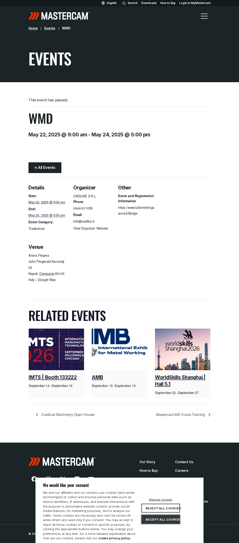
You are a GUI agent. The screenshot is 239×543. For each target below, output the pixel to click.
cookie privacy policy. (114, 538)
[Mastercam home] (59, 16)
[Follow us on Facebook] (34, 479)
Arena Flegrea (38, 255)
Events (49, 28)
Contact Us (184, 462)
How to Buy (168, 3)
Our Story (147, 462)
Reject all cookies (163, 508)
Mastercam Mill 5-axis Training (181, 414)
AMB (97, 377)
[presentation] (56, 349)
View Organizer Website (90, 228)
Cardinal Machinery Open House (67, 414)
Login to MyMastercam (195, 3)
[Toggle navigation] (204, 16)
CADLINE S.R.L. (85, 196)
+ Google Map (45, 279)
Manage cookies (160, 499)
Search (132, 3)
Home (33, 28)
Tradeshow (36, 228)
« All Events (45, 167)
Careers (181, 470)
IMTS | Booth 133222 (53, 377)
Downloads (149, 3)
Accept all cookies (163, 519)
